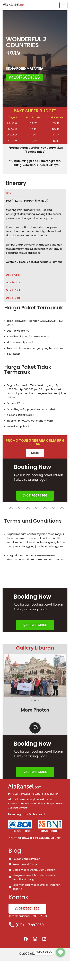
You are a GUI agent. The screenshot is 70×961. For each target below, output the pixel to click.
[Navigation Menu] (63, 5)
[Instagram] (35, 728)
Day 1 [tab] (9, 193)
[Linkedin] (44, 938)
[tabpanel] (35, 234)
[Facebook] (25, 938)
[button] (24, 77)
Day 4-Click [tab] (13, 290)
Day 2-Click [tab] (13, 275)
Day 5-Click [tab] (13, 298)
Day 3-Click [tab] (13, 282)
